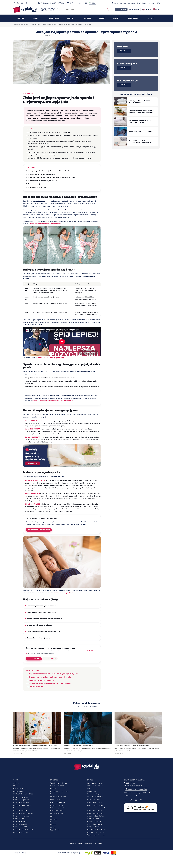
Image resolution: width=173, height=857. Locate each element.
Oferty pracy (18, 788)
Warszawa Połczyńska (95, 802)
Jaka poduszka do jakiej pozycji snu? (40, 638)
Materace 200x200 (20, 827)
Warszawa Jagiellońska (96, 816)
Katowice (93, 843)
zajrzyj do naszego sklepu (63, 593)
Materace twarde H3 (20, 832)
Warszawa (73, 843)
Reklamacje (91, 791)
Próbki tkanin (55, 794)
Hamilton (53, 822)
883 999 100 (83, 3)
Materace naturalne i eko (22, 808)
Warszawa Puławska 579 (96, 808)
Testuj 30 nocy (91, 650)
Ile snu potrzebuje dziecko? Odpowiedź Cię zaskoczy (35, 746)
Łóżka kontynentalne (58, 808)
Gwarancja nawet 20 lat (59, 791)
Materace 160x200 (20, 821)
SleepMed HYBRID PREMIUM (35, 480)
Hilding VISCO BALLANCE (34, 421)
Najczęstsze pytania (94, 783)
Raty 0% (53, 788)
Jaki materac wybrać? (134, 3)
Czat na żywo (35, 658)
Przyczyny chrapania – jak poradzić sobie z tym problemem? (49, 683)
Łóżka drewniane (56, 805)
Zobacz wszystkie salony (96, 835)
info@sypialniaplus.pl (134, 786)
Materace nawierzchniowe (23, 813)
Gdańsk (86, 843)
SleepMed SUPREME (32, 504)
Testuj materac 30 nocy (59, 783)
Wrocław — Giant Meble (95, 832)
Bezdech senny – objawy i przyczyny (41, 680)
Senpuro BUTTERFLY (32, 437)
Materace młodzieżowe (21, 816)
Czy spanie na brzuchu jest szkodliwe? (41, 612)
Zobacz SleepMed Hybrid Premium (39, 529)
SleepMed (53, 819)
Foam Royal (54, 830)
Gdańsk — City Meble (94, 827)
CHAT (93, 3)
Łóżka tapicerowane (57, 802)
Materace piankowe (20, 797)
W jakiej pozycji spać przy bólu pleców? (41, 625)
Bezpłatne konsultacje (149, 3)
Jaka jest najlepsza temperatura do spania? (45, 223)
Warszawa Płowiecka (95, 805)
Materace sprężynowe (21, 800)
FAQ (158, 3)
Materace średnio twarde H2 (23, 829)
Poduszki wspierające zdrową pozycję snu (42, 181)
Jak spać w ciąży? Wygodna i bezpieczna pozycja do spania (49, 677)
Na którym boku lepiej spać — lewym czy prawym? (45, 619)
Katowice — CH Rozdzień (96, 829)
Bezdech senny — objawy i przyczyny (50, 358)
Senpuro (53, 824)
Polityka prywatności (95, 796)
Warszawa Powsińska (95, 813)
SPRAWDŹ (123, 51)
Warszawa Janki (93, 819)
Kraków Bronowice (94, 821)
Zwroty (89, 788)
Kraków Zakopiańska (94, 824)
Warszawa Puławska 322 (96, 810)
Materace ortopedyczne (22, 805)
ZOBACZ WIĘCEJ (18, 753)
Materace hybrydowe (21, 802)
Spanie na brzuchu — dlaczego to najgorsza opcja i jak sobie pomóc (51, 177)
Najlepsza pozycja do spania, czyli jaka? (42, 174)
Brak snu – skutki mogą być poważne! (78, 746)
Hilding (52, 816)
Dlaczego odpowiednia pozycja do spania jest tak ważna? (48, 171)
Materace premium (20, 810)
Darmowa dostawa (57, 786)
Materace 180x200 (20, 824)
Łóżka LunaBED (56, 800)
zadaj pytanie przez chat (137, 789)
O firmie (16, 783)
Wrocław (100, 843)
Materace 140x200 (20, 819)
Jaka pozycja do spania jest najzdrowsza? (42, 606)
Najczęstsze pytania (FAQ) (37, 187)
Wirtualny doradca (120, 3)
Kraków (80, 843)
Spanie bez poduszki (35, 687)
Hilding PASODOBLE (32, 493)
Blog (15, 786)
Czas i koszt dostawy (95, 786)
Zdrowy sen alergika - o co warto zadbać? (132, 746)
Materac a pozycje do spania (38, 184)
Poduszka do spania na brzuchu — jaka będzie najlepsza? (53, 400)
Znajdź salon (18, 791)
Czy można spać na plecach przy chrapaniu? (43, 631)
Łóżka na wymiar (56, 810)
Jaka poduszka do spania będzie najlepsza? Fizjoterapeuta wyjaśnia (52, 674)
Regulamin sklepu (93, 794)
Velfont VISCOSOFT (32, 429)
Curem (52, 827)
